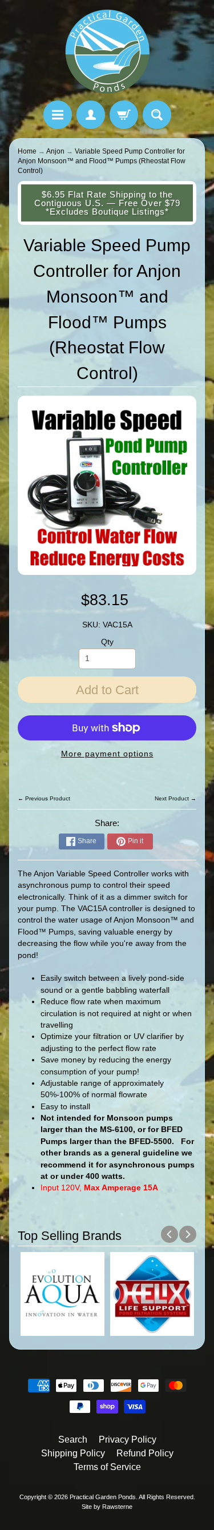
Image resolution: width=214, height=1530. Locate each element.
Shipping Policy (73, 1453)
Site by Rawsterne (107, 1506)
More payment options (107, 754)
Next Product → (175, 798)
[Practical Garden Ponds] (107, 52)
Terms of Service (107, 1467)
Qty (107, 642)
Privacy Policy (127, 1439)
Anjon (55, 151)
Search (72, 1439)
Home (27, 151)
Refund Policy (144, 1453)
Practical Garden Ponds (103, 1496)
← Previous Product (44, 798)
